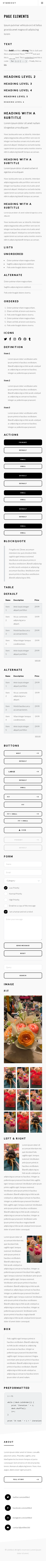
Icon (23, 830)
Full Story (18, 1479)
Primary (23, 442)
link (5, 64)
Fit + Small (12, 814)
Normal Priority (15, 893)
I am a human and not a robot (21, 911)
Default (23, 450)
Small (23, 459)
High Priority (14, 899)
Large (12, 772)
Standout (9, 3)
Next (18, 753)
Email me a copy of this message (22, 905)
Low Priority (14, 888)
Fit (8, 797)
